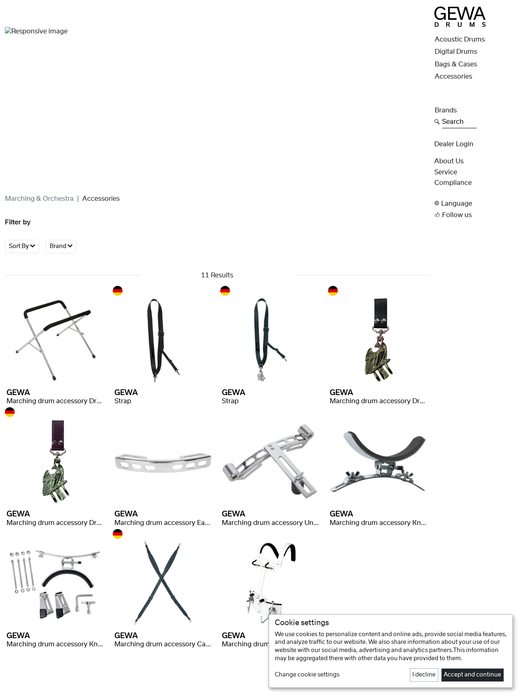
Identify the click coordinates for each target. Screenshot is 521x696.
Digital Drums (456, 51)
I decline (424, 675)
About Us (449, 161)
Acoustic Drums (460, 39)
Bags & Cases (456, 64)
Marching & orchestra (39, 198)
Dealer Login (453, 144)
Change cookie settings (307, 675)
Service (445, 172)
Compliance (453, 183)
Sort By (19, 247)
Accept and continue (472, 675)
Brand (59, 247)
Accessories (453, 76)
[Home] (460, 16)
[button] (475, 203)
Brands (446, 110)
